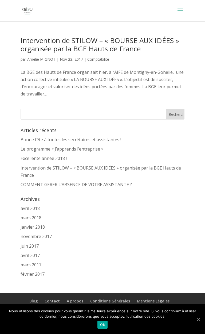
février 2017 (33, 274)
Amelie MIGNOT (41, 59)
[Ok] (198, 319)
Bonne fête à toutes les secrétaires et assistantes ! (71, 140)
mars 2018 (31, 218)
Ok (102, 325)
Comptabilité (98, 59)
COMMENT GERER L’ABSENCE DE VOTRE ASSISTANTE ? (76, 184)
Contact (52, 301)
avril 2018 (30, 208)
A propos (75, 301)
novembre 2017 (36, 236)
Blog (33, 301)
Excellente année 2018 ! (44, 158)
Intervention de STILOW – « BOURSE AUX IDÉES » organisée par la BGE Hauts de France (100, 44)
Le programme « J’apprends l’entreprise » (62, 149)
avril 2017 (30, 255)
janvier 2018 (33, 227)
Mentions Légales (153, 301)
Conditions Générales (110, 301)
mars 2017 (31, 265)
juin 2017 (30, 246)
